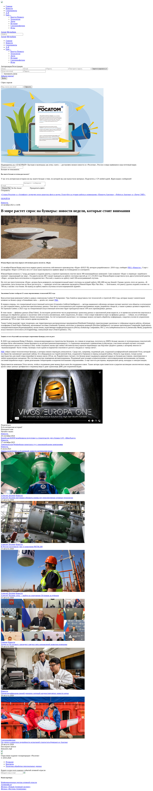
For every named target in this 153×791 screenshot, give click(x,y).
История (14, 24)
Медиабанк (11, 32)
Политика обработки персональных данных (24, 766)
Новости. (4, 203)
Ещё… (8, 15)
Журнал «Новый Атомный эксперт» (15, 787)
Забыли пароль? (7, 76)
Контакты (10, 764)
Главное (9, 6)
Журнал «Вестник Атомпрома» (13, 789)
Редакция (9, 762)
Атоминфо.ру (6, 785)
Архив (3, 32)
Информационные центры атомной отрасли (19, 782)
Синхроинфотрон (18, 26)
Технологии (15, 19)
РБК (2, 352)
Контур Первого (17, 17)
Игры (13, 28)
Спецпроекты (11, 11)
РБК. (56, 300)
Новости (9, 8)
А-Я (7, 13)
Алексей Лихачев (8, 496)
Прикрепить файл (37, 188)
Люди (13, 21)
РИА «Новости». (135, 268)
